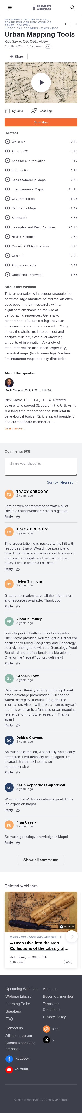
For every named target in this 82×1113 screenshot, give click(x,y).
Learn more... (15, 428)
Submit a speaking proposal (20, 1046)
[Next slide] (72, 936)
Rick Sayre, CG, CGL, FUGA (28, 957)
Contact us (14, 1028)
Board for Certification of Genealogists (28, 24)
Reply (9, 516)
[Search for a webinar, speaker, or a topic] (72, 8)
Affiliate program (18, 1035)
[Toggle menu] (9, 7)
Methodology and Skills (25, 19)
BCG (55, 28)
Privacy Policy (54, 1017)
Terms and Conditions (51, 1006)
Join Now (41, 122)
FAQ (9, 1019)
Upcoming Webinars (21, 989)
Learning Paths (17, 1004)
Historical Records (21, 28)
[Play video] (41, 82)
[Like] (18, 517)
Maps (45, 28)
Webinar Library (18, 996)
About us (50, 989)
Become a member (58, 996)
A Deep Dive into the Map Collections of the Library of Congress (37, 948)
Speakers (13, 1011)
